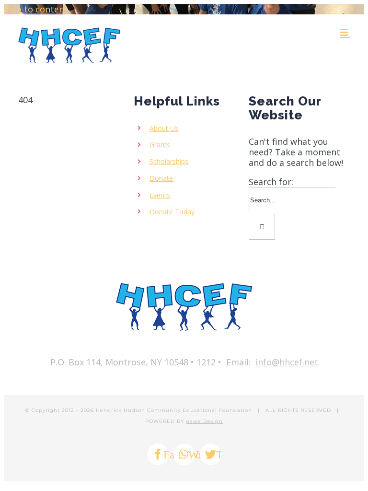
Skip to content (36, 9)
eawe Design (204, 421)
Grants (160, 144)
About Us (164, 128)
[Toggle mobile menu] (345, 32)
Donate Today (172, 211)
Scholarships (169, 161)
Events (160, 194)
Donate (161, 178)
